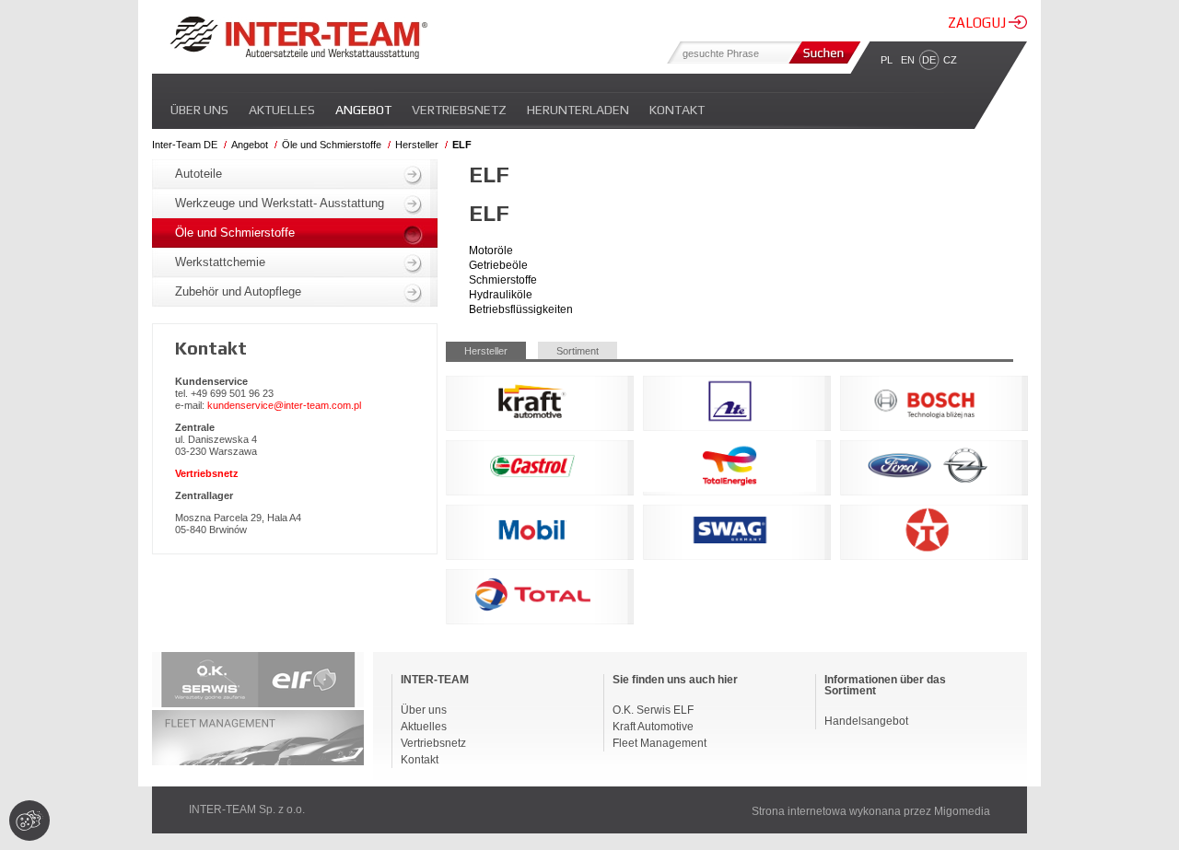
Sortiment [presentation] (577, 350)
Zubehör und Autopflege (238, 291)
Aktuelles (282, 109)
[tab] (492, 350)
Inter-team (298, 38)
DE (929, 59)
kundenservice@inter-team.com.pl (284, 405)
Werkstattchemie (220, 262)
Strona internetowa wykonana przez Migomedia (871, 811)
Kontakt (677, 109)
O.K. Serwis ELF (653, 710)
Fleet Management (659, 743)
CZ (950, 59)
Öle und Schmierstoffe (331, 144)
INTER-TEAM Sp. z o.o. (247, 809)
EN (908, 59)
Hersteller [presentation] (486, 350)
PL (887, 59)
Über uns (199, 109)
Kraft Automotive (653, 726)
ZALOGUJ (978, 22)
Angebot (363, 109)
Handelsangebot (866, 721)
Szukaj (822, 52)
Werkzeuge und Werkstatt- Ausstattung (279, 203)
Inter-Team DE (184, 144)
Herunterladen (578, 109)
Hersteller (416, 144)
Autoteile (198, 173)
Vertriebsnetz (459, 109)
